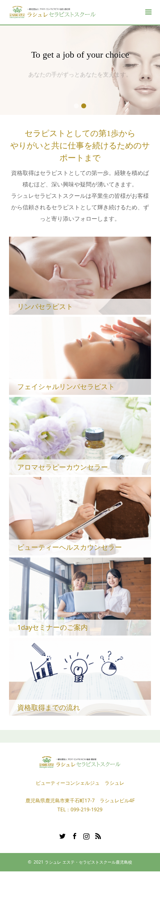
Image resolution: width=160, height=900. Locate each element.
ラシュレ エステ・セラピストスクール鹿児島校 (88, 862)
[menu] (147, 12)
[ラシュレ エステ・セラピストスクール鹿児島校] (53, 12)
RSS (98, 835)
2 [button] (83, 105)
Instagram (86, 835)
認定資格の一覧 (80, 83)
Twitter (62, 835)
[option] (80, 70)
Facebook (74, 835)
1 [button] (76, 105)
